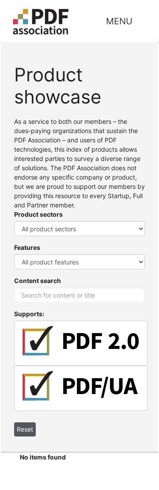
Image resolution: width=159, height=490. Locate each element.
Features (27, 247)
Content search (37, 280)
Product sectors (38, 214)
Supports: (29, 314)
